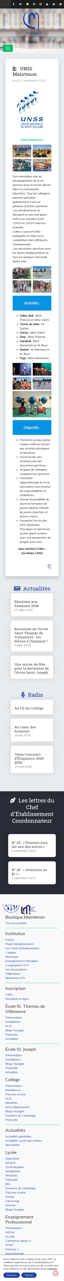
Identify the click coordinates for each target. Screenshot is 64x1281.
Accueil (9, 1236)
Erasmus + (12, 1249)
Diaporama (12, 1158)
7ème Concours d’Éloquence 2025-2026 (29, 758)
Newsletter (12, 1145)
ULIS (8, 1026)
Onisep (9, 1196)
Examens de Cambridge (20, 1115)
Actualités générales (18, 1136)
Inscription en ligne (17, 998)
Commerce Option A (18, 1240)
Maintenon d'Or (15, 978)
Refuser (29, 1275)
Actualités (36, 588)
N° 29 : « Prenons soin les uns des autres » (30, 844)
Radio (35, 694)
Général (10, 1162)
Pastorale (11, 1034)
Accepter (11, 1275)
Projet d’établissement (19, 944)
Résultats (11, 1102)
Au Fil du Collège (28, 708)
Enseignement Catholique (21, 961)
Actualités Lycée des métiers (23, 1140)
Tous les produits (16, 923)
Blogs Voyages (14, 1030)
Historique (11, 956)
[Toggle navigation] (8, 48)
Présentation (13, 1017)
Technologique (14, 1167)
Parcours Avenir (15, 1094)
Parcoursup (12, 1201)
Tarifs (9, 994)
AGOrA (10, 1232)
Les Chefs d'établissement (22, 948)
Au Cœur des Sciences (25, 729)
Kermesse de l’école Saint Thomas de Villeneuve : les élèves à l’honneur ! (31, 635)
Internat (10, 1205)
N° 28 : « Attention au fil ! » (29, 872)
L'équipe (10, 952)
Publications (13, 973)
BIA (7, 1184)
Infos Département (17, 1107)
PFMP (9, 1245)
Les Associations (16, 969)
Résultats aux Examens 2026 (26, 603)
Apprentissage (14, 1253)
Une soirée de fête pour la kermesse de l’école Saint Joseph (31, 668)
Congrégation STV (17, 965)
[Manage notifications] (55, 1273)
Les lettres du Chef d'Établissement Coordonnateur (32, 810)
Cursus (9, 939)
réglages (52, 1268)
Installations (13, 1021)
